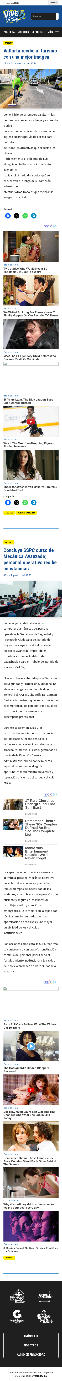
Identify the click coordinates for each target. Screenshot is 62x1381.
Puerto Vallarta (26, 512)
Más (50, 32)
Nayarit (9, 542)
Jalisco (9, 43)
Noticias (23, 32)
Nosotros (31, 1345)
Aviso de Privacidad (31, 1354)
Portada (9, 32)
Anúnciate (31, 1336)
